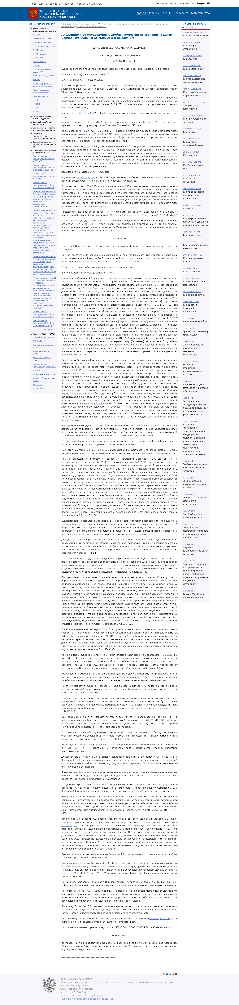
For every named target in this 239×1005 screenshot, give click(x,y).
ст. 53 (86, 146)
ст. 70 (82, 131)
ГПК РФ (36, 65)
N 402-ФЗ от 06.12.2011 (192, 162)
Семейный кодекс (41, 96)
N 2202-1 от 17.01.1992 (191, 232)
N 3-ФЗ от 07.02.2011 (191, 152)
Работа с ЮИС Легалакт (89, 3)
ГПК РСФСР (38, 341)
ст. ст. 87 (144, 720)
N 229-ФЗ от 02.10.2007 (192, 278)
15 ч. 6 (166, 918)
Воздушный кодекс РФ (43, 46)
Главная (141, 13)
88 (152, 720)
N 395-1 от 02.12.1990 (191, 302)
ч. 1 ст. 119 (98, 403)
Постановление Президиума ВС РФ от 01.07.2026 (43, 158)
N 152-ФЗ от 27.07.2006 (192, 255)
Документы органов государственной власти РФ (44, 144)
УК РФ (36, 108)
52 (75, 825)
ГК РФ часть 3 (39, 58)
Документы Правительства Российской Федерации (44, 136)
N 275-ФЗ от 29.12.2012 (192, 89)
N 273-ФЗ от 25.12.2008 (192, 116)
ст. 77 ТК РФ (188, 478)
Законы (166, 13)
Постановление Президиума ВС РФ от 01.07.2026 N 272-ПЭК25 (43, 185)
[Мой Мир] (175, 973)
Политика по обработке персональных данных (87, 999)
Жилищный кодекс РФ (43, 76)
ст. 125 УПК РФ (189, 511)
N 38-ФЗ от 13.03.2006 (192, 129)
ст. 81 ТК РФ (188, 381)
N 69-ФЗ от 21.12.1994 (191, 42)
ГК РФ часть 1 (39, 50)
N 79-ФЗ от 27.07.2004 (192, 76)
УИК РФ (36, 104)
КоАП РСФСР (39, 370)
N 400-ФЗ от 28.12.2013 (192, 32)
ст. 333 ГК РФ (188, 318)
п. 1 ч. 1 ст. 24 (68, 873)
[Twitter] (169, 973)
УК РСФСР (37, 384)
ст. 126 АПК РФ (189, 544)
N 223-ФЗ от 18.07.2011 (192, 215)
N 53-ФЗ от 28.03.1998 (192, 292)
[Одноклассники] (172, 973)
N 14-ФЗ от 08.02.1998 (192, 205)
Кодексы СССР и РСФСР (44, 334)
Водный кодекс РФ (42, 42)
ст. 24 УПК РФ (188, 524)
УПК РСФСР (38, 388)
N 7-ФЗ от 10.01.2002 (191, 139)
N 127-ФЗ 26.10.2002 (191, 242)
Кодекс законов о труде (44, 374)
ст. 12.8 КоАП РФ (190, 421)
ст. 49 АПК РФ (189, 561)
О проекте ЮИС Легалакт (60, 3)
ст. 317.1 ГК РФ (188, 328)
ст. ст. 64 (154, 918)
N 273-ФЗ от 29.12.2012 (192, 66)
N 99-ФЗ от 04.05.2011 (192, 189)
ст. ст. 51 (66, 825)
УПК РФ (36, 112)
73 (161, 918)
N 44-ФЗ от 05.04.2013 (192, 268)
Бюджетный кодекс (42, 38)
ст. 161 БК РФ (188, 461)
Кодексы (153, 13)
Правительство (200, 13)
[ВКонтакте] (167, 973)
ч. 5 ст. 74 (88, 122)
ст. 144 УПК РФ (189, 494)
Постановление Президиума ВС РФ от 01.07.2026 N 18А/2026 (43, 167)
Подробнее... (50, 329)
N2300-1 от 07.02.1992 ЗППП (194, 102)
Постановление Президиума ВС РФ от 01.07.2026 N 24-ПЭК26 (43, 314)
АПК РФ (36, 34)
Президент (180, 13)
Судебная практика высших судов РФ (82, 24)
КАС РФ (36, 80)
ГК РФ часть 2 (39, 54)
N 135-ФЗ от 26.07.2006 (192, 175)
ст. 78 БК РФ (188, 398)
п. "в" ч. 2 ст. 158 (83, 101)
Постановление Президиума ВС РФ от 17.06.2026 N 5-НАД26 (43, 323)
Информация (36, 3)
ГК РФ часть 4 (39, 62)
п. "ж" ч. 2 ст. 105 (85, 113)
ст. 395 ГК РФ (188, 341)
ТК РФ (35, 100)
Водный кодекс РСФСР (44, 337)
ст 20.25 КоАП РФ (190, 361)
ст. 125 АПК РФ (189, 591)
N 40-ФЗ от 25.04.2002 (192, 56)
